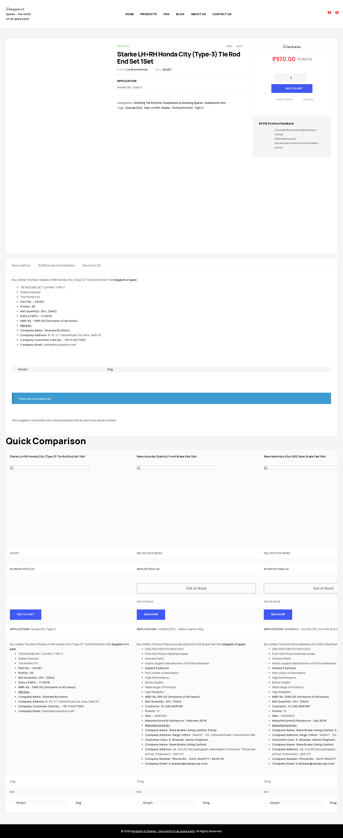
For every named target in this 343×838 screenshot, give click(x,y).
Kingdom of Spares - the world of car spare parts (163, 831)
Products (148, 14)
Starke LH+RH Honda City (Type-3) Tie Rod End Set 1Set (47, 456)
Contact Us (221, 14)
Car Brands (133, 69)
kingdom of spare (125, 280)
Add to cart (294, 88)
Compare (308, 99)
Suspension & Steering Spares (183, 103)
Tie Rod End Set (182, 108)
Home (129, 14)
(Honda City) (134, 108)
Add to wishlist (284, 99)
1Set (147, 108)
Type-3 (198, 108)
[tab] (25, 265)
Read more (151, 614)
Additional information (56, 265)
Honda (143, 69)
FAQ (166, 14)
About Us (198, 14)
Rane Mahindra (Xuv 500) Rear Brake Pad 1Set (295, 456)
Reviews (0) (91, 265)
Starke (165, 108)
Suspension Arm (215, 103)
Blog (180, 14)
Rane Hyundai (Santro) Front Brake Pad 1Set (167, 456)
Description (21, 265)
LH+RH (155, 108)
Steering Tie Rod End (148, 103)
